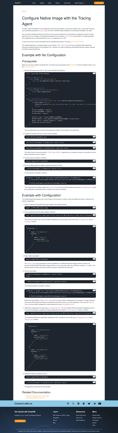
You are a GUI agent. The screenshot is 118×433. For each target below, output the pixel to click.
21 (65, 415)
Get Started (20, 421)
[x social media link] (73, 403)
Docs (34, 3)
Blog (49, 3)
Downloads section (29, 67)
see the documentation (77, 42)
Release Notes (96, 415)
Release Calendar (97, 417)
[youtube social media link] (99, 403)
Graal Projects (79, 3)
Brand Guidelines (80, 420)
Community (67, 3)
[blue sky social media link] (89, 403)
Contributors (95, 420)
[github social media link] (68, 403)
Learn (55, 411)
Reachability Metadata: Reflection (35, 398)
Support (94, 422)
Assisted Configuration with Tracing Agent (38, 396)
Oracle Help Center (81, 415)
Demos (55, 420)
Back (24, 11)
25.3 (68, 415)
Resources (80, 411)
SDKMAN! (73, 65)
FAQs (93, 425)
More (94, 411)
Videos (57, 3)
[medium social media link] (84, 403)
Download (99, 3)
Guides (42, 3)
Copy (94, 73)
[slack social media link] (94, 403)
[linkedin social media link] (78, 403)
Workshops (56, 417)
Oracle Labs (79, 417)
